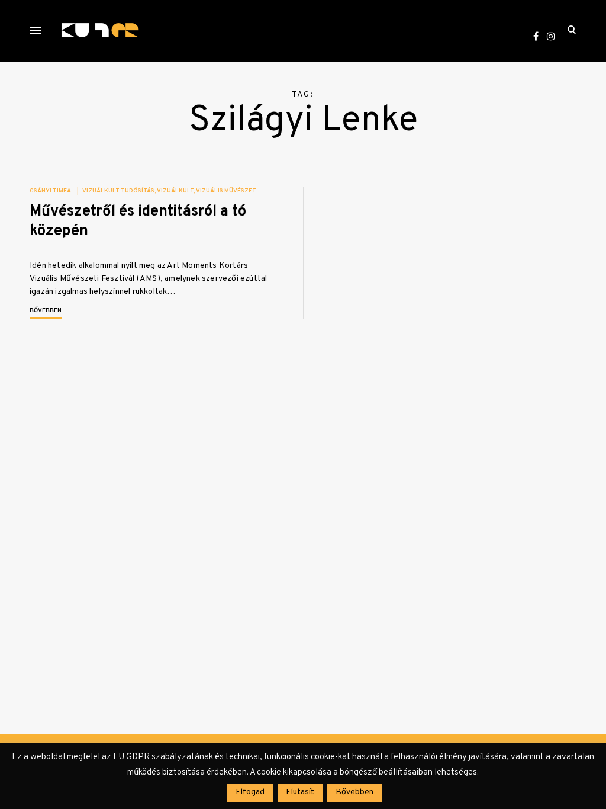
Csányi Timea (50, 191)
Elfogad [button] (250, 792)
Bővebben (46, 310)
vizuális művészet (226, 191)
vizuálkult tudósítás (118, 191)
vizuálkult (175, 191)
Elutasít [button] (300, 792)
